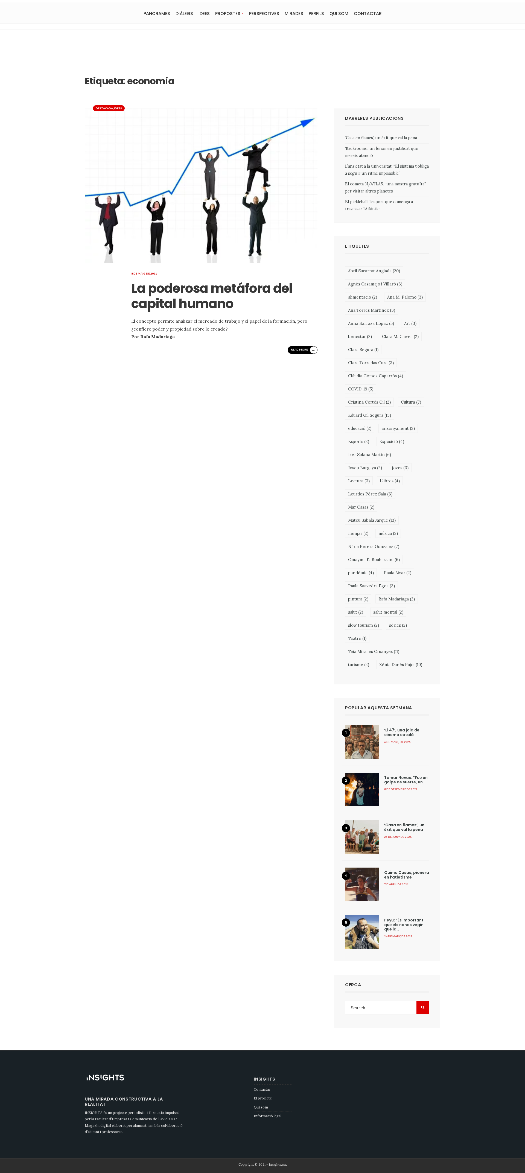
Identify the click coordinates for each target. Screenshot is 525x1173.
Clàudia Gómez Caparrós (375, 375)
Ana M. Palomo (405, 297)
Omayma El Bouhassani (374, 559)
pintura (358, 599)
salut (355, 612)
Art (410, 323)
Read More (303, 349)
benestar (360, 336)
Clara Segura (363, 349)
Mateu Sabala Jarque (372, 520)
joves (400, 467)
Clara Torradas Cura (371, 362)
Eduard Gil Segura (369, 415)
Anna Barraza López (371, 323)
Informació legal (267, 1116)
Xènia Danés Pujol (400, 664)
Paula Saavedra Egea (371, 585)
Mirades (294, 13)
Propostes (227, 13)
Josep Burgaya (365, 467)
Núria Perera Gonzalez (373, 546)
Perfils (316, 13)
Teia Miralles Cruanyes (373, 651)
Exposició (391, 441)
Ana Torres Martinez (371, 310)
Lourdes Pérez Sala (370, 494)
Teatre (357, 638)
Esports (358, 441)
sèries (398, 625)
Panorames (157, 13)
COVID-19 (360, 389)
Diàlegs (184, 13)
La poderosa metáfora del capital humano (211, 296)
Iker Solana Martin (369, 454)
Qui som (338, 13)
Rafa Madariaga (396, 599)
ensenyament (398, 428)
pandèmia (361, 572)
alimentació (362, 297)
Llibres (390, 480)
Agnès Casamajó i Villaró (375, 284)
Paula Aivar (397, 572)
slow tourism (363, 625)
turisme (358, 664)
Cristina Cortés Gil (369, 402)
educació (359, 428)
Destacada (104, 108)
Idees (204, 13)
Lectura (359, 480)
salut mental (388, 612)
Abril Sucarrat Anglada (374, 270)
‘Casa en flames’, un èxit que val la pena (381, 137)
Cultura (411, 402)
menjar (358, 533)
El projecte (263, 1098)
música (388, 533)
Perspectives (264, 13)
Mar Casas (361, 507)
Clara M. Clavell (400, 336)
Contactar (368, 13)
